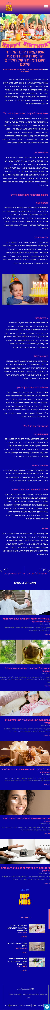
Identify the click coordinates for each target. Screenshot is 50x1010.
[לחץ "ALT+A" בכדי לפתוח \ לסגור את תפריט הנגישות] (47, 1007)
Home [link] (45, 69)
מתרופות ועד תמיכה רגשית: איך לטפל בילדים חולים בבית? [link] (17, 928)
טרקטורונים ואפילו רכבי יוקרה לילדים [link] (21, 337)
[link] (46, 6)
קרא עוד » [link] (47, 634)
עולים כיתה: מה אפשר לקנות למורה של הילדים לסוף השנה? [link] (17, 961)
